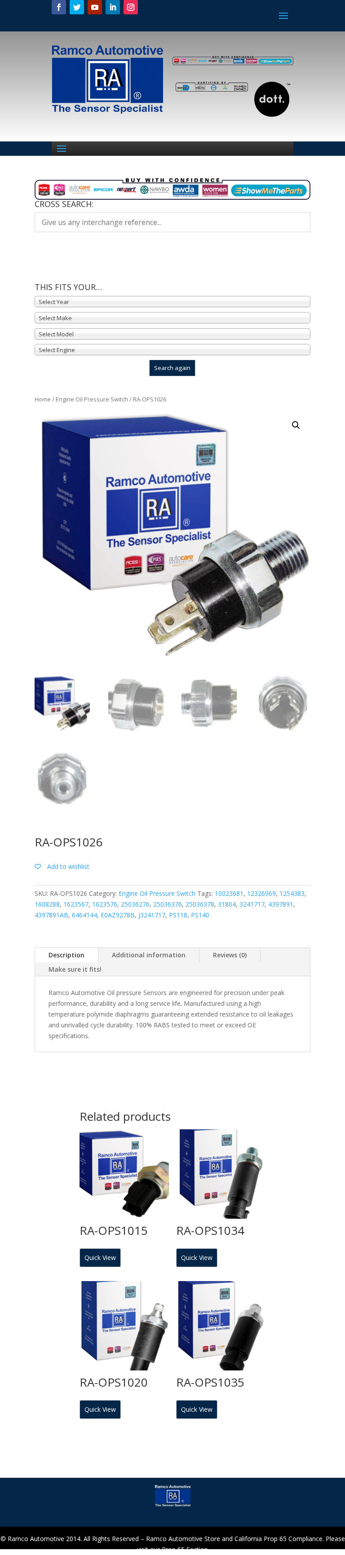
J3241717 (151, 915)
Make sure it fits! (75, 969)
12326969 (261, 893)
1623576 (104, 904)
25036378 (200, 904)
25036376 (167, 904)
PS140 (200, 915)
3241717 (252, 904)
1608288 (47, 904)
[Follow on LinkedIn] (113, 7)
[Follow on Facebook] (59, 7)
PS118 (178, 915)
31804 (227, 904)
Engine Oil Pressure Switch (92, 399)
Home (43, 399)
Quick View (100, 1257)
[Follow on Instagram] (131, 7)
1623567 (75, 904)
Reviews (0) (230, 955)
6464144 (84, 915)
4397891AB (51, 915)
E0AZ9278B (118, 915)
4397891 (280, 904)
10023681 (229, 893)
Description (66, 955)
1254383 (292, 893)
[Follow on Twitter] (77, 7)
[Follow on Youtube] (95, 7)
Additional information (149, 955)
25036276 (135, 904)
